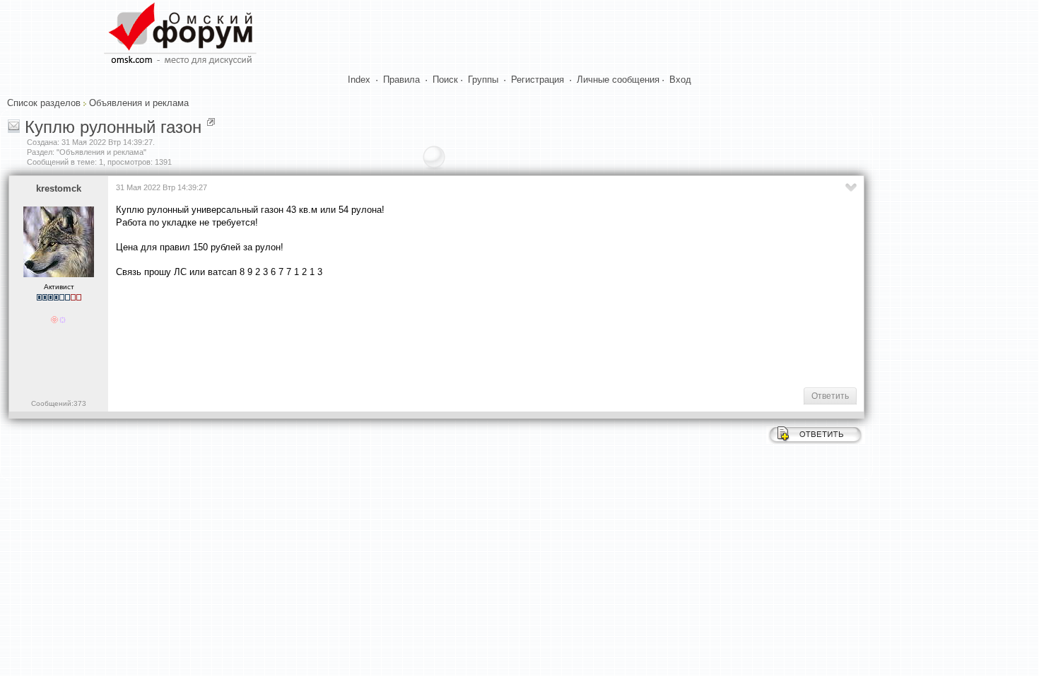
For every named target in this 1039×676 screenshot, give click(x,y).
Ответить (830, 396)
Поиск (445, 79)
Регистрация (537, 79)
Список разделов (44, 103)
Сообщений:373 (58, 403)
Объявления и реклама (139, 103)
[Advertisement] (373, 331)
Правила (401, 79)
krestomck (58, 188)
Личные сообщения (618, 79)
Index (359, 79)
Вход (680, 79)
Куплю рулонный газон (113, 126)
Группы (483, 79)
